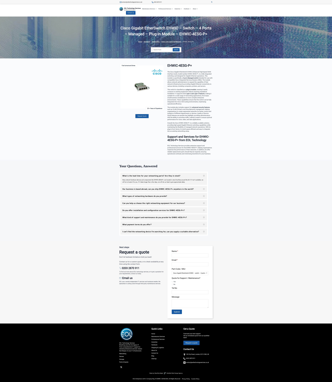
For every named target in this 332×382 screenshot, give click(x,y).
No (174, 284)
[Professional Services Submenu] (172, 9)
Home (140, 41)
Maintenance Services (148, 9)
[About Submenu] (197, 9)
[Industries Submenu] (181, 9)
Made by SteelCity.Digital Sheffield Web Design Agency (166, 373)
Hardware (186, 9)
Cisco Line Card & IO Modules (171, 41)
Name (175, 251)
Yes (175, 281)
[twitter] (211, 2)
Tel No (174, 288)
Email (174, 260)
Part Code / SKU (178, 269)
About (194, 9)
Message (175, 297)
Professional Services (164, 9)
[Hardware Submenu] (190, 9)
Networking (156, 41)
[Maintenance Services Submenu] (156, 9)
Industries (177, 9)
